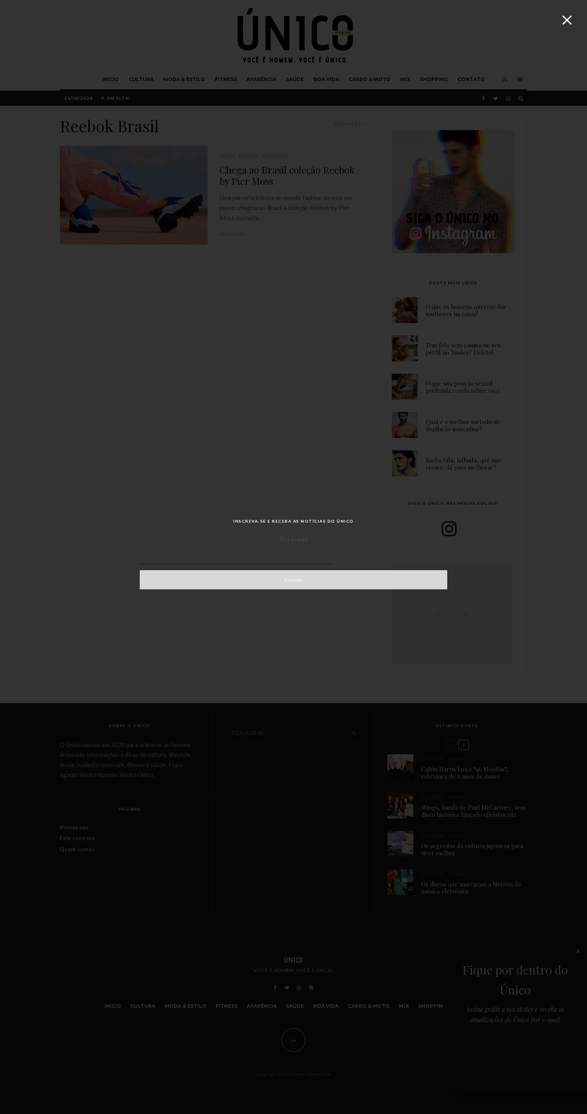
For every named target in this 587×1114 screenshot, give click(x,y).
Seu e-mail (293, 539)
